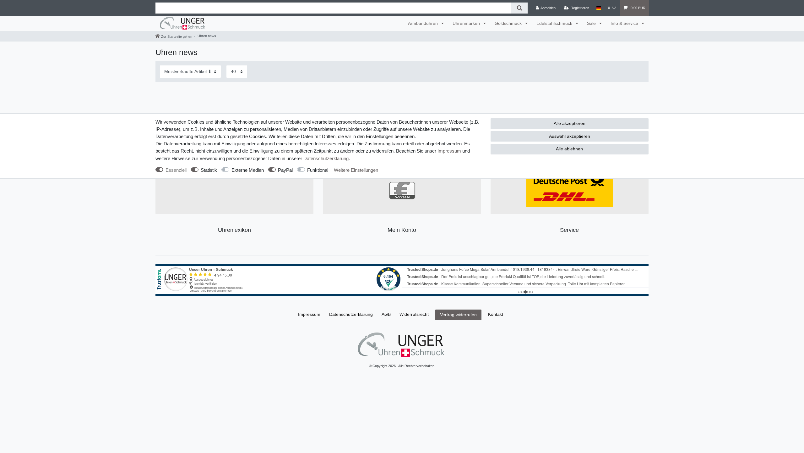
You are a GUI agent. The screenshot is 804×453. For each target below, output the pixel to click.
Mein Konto (402, 230)
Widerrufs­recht (414, 314)
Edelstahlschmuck (554, 23)
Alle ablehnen (569, 148)
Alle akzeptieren (569, 123)
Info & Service (625, 23)
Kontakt (495, 314)
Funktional (317, 170)
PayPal (285, 170)
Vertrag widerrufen (458, 314)
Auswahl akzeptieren (569, 136)
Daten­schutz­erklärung (326, 158)
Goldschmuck (509, 23)
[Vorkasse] (402, 190)
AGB (386, 314)
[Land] (598, 8)
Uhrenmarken (467, 23)
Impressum (449, 151)
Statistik (209, 170)
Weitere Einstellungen (356, 170)
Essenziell (176, 170)
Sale (592, 23)
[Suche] (519, 8)
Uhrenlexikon (234, 230)
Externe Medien (247, 170)
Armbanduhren (423, 23)
